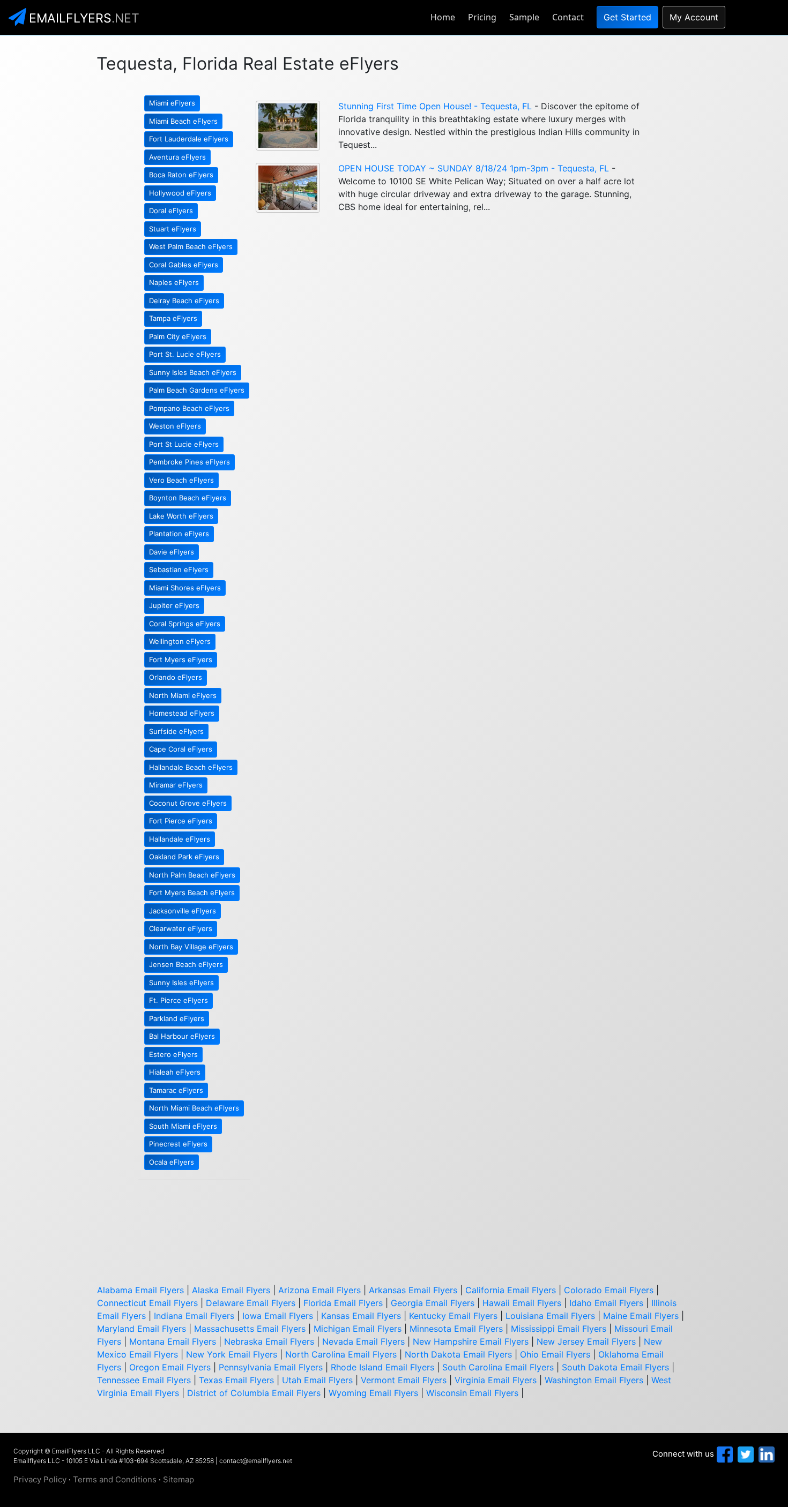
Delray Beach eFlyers (184, 300)
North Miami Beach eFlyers (194, 1108)
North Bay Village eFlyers (191, 946)
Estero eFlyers (173, 1054)
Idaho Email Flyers (606, 1303)
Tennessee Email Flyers (144, 1380)
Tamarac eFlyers (176, 1090)
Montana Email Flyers (172, 1341)
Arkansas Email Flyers (413, 1290)
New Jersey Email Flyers (586, 1341)
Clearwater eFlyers (180, 928)
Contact (568, 17)
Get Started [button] (627, 17)
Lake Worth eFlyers (181, 516)
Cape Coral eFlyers (180, 749)
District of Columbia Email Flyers (254, 1393)
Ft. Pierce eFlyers (178, 1000)
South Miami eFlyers (183, 1126)
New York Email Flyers (231, 1354)
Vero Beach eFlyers (181, 480)
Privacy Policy (39, 1479)
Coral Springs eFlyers (184, 623)
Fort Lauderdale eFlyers (188, 138)
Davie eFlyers (171, 552)
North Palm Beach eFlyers (192, 875)
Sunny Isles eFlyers (181, 982)
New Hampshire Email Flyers (471, 1341)
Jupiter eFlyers (174, 605)
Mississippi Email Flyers (558, 1328)
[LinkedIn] (765, 1454)
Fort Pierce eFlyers (180, 820)
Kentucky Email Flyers (453, 1315)
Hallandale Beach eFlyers (191, 767)
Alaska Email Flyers (231, 1290)
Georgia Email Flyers (432, 1303)
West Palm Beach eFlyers (191, 246)
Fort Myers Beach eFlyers (192, 892)
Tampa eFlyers (173, 318)
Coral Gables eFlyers (183, 264)
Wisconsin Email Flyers (472, 1393)
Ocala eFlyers (171, 1162)
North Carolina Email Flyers (341, 1354)
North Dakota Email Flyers (458, 1354)
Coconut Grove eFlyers (188, 803)
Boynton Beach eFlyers (187, 497)
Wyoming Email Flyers (373, 1393)
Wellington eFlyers (180, 641)
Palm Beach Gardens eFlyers (196, 390)
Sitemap (178, 1479)
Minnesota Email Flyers (456, 1328)
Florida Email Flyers (343, 1303)
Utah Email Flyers (317, 1380)
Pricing (482, 17)
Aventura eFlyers (177, 157)
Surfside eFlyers (176, 731)
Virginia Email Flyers (496, 1380)
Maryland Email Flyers (141, 1328)
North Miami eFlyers (183, 695)
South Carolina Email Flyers (498, 1367)
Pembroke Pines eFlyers (189, 462)
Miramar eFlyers (176, 785)
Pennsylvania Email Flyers (271, 1367)
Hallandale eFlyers (179, 839)
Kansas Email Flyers (361, 1315)
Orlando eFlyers (175, 677)
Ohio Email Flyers (555, 1354)
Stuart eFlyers (172, 228)
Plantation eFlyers (179, 533)
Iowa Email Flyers (277, 1315)
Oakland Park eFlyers (184, 856)
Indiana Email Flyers (194, 1315)
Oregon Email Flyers (170, 1367)
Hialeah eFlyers (174, 1072)
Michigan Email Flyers (358, 1328)
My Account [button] (694, 17)
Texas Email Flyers (236, 1380)
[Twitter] (744, 1454)
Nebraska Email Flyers (269, 1341)
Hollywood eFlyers (180, 193)
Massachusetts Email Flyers (250, 1328)
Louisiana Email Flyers (550, 1315)
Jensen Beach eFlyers (186, 964)
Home (442, 17)
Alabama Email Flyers (140, 1290)
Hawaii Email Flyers (521, 1303)
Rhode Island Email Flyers (382, 1367)
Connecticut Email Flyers (147, 1303)
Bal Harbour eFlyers (182, 1036)
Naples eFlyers (174, 282)
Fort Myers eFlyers (180, 659)
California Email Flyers (510, 1290)
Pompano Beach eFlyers (189, 408)
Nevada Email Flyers (363, 1341)
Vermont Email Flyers (404, 1380)
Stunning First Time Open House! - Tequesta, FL (435, 106)
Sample (524, 17)
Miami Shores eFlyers (185, 587)
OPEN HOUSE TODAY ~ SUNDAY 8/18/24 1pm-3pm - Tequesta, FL (473, 168)
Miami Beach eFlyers (183, 121)
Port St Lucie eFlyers (184, 444)
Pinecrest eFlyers (178, 1143)
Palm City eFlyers (177, 336)
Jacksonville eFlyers (182, 910)
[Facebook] (723, 1454)
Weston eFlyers (175, 426)
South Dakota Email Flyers (615, 1367)
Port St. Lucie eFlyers (185, 354)
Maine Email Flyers (641, 1315)
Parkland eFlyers (176, 1018)
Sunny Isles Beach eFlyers (192, 372)
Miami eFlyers (172, 103)
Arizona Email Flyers (319, 1290)
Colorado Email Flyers (608, 1290)
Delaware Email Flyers (250, 1303)
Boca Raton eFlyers (181, 174)
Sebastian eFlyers (179, 569)
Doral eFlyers (171, 210)
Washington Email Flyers (594, 1380)
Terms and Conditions (115, 1479)
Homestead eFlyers (181, 713)
